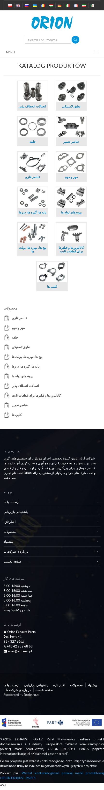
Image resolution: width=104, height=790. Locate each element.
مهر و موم (18, 328)
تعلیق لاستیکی (21, 347)
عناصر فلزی (19, 318)
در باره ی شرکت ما (16, 551)
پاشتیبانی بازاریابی (16, 512)
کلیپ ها (17, 415)
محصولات (10, 532)
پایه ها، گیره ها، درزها (25, 366)
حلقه (15, 337)
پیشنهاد (8, 541)
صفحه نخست (12, 561)
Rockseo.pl (31, 695)
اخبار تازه (10, 522)
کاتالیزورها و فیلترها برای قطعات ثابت (36, 395)
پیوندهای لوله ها (22, 376)
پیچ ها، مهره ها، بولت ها (27, 357)
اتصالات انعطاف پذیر (25, 386)
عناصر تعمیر (20, 405)
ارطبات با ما (11, 502)
